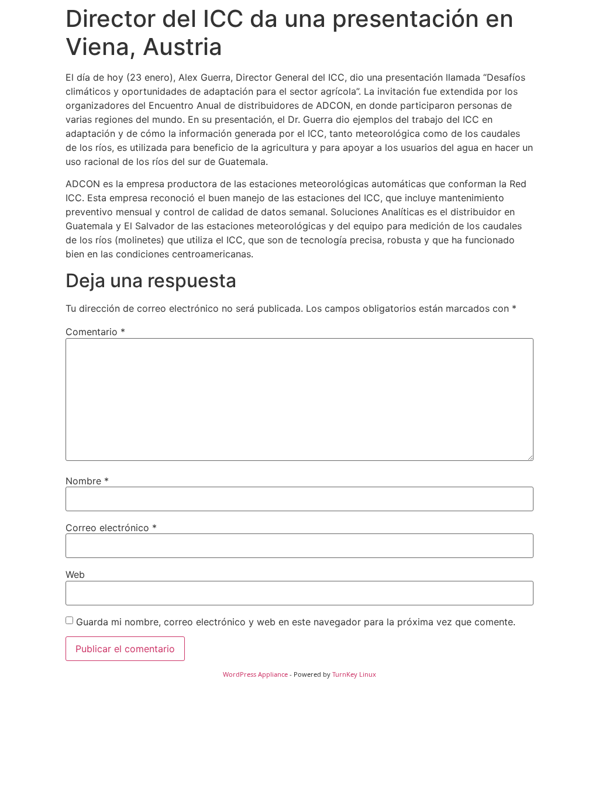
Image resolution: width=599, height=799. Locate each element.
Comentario (95, 331)
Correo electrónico (111, 527)
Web (75, 574)
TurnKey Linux (354, 674)
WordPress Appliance (255, 674)
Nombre (87, 480)
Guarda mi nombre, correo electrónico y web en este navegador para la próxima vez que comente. (295, 621)
